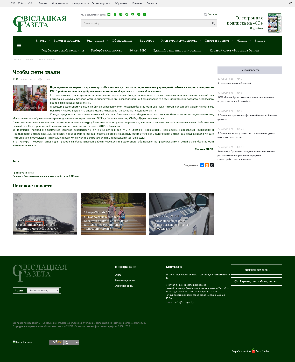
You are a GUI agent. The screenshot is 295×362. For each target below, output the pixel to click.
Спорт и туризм (217, 40)
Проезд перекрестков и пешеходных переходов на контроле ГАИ (170, 224)
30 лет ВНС (137, 50)
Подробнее (256, 28)
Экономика (95, 40)
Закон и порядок (67, 40)
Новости (29, 59)
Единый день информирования (177, 50)
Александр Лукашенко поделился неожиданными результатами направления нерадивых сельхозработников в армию (246, 155)
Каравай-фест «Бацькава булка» (234, 50)
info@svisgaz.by (184, 302)
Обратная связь (124, 285)
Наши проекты (78, 3)
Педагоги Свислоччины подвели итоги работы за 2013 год (46, 176)
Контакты (137, 3)
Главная (43, 3)
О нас (118, 274)
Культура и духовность (179, 40)
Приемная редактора (256, 270)
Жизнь (242, 40)
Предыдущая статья (23, 172)
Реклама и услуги (101, 3)
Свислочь (212, 14)
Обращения (121, 3)
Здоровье (147, 40)
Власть (41, 40)
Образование (122, 40)
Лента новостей (250, 70)
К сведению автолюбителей (234, 83)
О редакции (58, 3)
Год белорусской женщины (62, 50)
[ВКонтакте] (202, 165)
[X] (212, 165)
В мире (260, 40)
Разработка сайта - (242, 351)
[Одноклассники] (207, 165)
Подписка (152, 3)
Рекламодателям (125, 280)
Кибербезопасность (106, 50)
